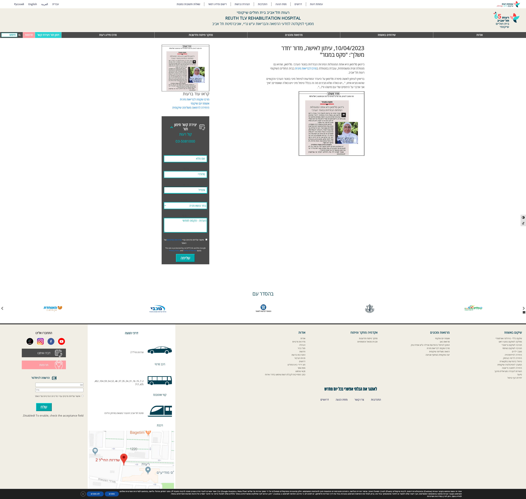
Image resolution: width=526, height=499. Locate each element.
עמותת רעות (316, 4)
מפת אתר (301, 368)
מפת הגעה (281, 4)
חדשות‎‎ (302, 351)
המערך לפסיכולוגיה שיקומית (510, 364)
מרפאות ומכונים (294, 35)
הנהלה (302, 345)
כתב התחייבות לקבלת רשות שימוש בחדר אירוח (285, 374)
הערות (185, 215)
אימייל (185, 184)
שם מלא (185, 153)
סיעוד (519, 374)
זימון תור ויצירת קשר (48, 35)
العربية (44, 4)
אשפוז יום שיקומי (200, 103)
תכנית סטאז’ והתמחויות (367, 341)
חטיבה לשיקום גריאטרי (511, 345)
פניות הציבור (299, 358)
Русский (19, 4)
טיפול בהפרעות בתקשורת (511, 361)
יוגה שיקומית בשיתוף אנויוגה (437, 355)
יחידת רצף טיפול (514, 378)
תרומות (29, 35)
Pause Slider (524, 312)
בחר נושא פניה (185, 200)
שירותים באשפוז (387, 35)
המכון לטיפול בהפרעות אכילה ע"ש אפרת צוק (430, 345)
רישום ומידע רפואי (217, 4)
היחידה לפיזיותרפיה (513, 355)
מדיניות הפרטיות (174, 239)
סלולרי (185, 169)
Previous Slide (524, 308)
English (32, 4)
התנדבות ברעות (298, 355)
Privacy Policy (174, 250)
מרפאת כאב (445, 341)
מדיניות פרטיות (298, 341)
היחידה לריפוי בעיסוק (512, 358)
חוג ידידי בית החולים (296, 364)
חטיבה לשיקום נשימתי (512, 348)
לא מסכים (95, 494)
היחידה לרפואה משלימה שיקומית (190, 107)
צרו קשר (359, 399)
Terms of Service (190, 250)
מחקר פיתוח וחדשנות (201, 35)
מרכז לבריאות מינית (306, 68)
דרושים (298, 4)
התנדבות (262, 4)
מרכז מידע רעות (108, 35)
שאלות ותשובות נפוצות (188, 4)
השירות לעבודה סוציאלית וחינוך (508, 371)
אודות (479, 35)
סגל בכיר (301, 348)
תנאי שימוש (300, 371)
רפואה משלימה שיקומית (439, 351)
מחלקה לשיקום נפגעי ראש (510, 341)
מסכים (112, 494)
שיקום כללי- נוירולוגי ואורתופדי (508, 338)
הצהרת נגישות (242, 4)
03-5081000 (185, 141)
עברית (55, 4)
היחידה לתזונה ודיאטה (512, 368)
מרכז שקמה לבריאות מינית (194, 99)
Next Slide (2, 308)
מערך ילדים (517, 351)
